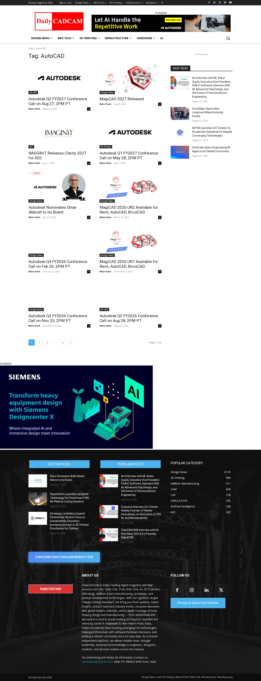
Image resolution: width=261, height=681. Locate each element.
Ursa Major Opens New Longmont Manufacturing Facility (207, 112)
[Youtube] (230, 3)
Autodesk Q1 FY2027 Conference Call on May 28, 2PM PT (129, 155)
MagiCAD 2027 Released (122, 99)
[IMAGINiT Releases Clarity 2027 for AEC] (59, 132)
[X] (220, 3)
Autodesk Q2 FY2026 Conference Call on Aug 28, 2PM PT (129, 318)
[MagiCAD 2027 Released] (130, 78)
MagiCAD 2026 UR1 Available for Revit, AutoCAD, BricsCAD (129, 264)
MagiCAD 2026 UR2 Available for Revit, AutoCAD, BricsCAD (129, 209)
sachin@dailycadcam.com (97, 661)
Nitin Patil (34, 108)
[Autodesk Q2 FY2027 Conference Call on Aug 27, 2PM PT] (59, 78)
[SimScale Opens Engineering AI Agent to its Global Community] (180, 152)
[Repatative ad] (161, 23)
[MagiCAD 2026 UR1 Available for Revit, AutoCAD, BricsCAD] (130, 241)
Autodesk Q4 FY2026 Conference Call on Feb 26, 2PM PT (57, 264)
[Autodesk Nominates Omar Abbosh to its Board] (59, 187)
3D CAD (33, 92)
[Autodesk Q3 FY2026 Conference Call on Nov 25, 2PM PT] (59, 295)
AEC (31, 146)
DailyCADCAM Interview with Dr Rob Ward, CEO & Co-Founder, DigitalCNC (140, 533)
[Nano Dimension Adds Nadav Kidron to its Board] (37, 480)
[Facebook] (209, 3)
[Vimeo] (225, 3)
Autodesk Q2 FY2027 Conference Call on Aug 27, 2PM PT (57, 101)
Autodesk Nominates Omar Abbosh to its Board (52, 209)
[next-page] (71, 342)
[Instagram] (214, 3)
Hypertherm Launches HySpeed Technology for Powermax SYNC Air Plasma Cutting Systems (69, 498)
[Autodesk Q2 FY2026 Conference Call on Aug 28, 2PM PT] (130, 295)
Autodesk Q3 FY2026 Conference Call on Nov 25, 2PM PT (57, 318)
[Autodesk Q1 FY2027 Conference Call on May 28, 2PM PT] (130, 132)
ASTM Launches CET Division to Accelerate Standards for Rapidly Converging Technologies (212, 131)
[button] (228, 38)
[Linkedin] (206, 590)
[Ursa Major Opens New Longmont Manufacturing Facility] (180, 113)
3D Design (106, 146)
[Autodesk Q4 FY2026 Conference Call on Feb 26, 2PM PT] (59, 241)
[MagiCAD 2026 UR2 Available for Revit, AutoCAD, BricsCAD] (130, 187)
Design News (107, 92)
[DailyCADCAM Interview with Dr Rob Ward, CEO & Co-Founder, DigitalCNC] (109, 534)
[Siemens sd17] (76, 447)
